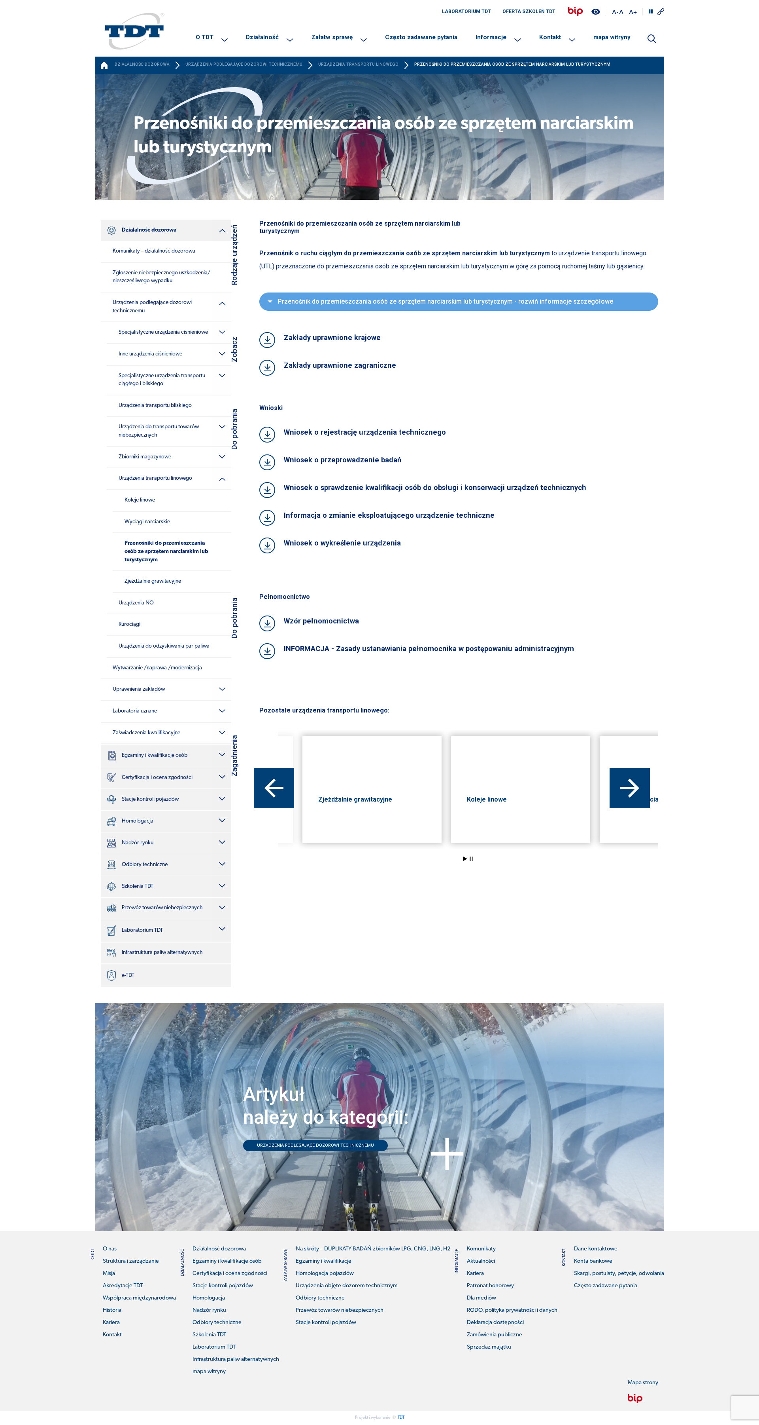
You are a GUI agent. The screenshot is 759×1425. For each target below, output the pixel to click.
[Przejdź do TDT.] (105, 65)
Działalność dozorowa (149, 230)
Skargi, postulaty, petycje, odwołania (619, 1274)
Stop (471, 859)
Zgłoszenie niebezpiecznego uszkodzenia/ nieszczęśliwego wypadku (161, 277)
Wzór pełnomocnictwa (321, 621)
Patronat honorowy (490, 1286)
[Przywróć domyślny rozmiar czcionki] (621, 11)
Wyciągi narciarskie (147, 521)
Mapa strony (643, 1383)
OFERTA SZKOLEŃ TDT (528, 11)
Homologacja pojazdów (325, 1274)
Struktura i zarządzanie (131, 1261)
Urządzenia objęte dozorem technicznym (347, 1286)
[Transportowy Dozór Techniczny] (134, 30)
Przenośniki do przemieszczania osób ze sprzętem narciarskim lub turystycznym (166, 551)
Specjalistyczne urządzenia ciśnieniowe (163, 332)
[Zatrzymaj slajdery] (651, 11)
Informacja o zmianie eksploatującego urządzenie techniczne (389, 515)
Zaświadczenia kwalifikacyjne (146, 732)
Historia (112, 1310)
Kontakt (550, 37)
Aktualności (481, 1261)
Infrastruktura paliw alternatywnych (162, 952)
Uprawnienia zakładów (139, 689)
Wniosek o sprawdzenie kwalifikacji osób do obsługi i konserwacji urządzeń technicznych (435, 487)
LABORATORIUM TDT (466, 11)
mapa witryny (612, 37)
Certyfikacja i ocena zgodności (157, 777)
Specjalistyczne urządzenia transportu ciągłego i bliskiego (162, 380)
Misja (109, 1274)
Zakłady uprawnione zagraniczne (340, 365)
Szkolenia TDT (137, 886)
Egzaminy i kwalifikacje (323, 1261)
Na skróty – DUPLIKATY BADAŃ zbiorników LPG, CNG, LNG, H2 (373, 1249)
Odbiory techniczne (145, 864)
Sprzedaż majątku (489, 1347)
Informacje (491, 37)
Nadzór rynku (137, 843)
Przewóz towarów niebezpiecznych (162, 907)
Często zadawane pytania (421, 37)
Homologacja (137, 821)
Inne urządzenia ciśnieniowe (150, 354)
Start (465, 859)
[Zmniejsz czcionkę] (615, 11)
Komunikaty (481, 1249)
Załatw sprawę (332, 37)
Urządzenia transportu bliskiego (155, 405)
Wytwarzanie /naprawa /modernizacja (157, 668)
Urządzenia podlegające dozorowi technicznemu (152, 307)
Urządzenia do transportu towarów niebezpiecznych (159, 431)
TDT (401, 1418)
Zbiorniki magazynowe (145, 457)
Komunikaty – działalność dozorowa (154, 251)
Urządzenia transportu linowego (155, 478)
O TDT (204, 37)
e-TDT (128, 975)
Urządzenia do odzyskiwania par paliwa (164, 646)
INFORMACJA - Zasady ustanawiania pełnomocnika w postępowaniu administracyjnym (429, 648)
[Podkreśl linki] (660, 11)
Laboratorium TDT (142, 930)
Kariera (111, 1323)
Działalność (262, 37)
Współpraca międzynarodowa (139, 1298)
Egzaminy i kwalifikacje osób (154, 755)
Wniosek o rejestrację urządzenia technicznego (365, 432)
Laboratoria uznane (135, 711)
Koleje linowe (140, 500)
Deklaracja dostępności (495, 1323)
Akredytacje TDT (123, 1286)
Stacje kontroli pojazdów (150, 799)
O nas (110, 1249)
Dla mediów (481, 1298)
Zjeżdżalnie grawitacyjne (153, 581)
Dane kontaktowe (595, 1249)
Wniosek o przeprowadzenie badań (342, 460)
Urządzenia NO (136, 603)
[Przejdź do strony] (575, 11)
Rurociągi (129, 624)
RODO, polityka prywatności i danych (512, 1310)
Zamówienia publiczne (494, 1335)
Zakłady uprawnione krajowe (332, 337)
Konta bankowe (593, 1261)
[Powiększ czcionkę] (633, 11)
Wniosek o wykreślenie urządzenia (342, 543)
